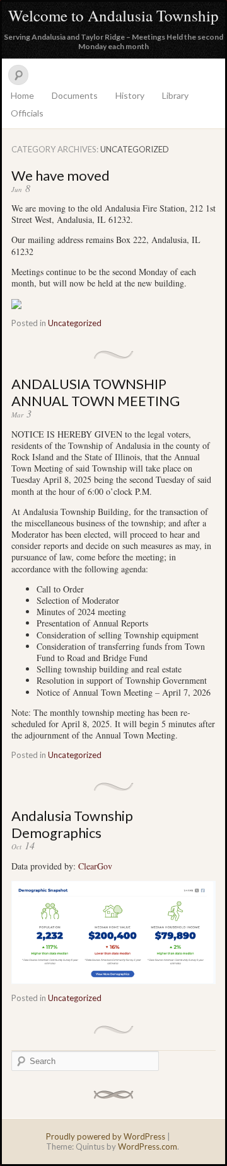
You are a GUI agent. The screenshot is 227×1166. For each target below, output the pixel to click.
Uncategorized (75, 323)
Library (175, 95)
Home (22, 95)
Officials (27, 113)
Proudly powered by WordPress (105, 1136)
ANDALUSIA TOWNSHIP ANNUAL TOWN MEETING (95, 392)
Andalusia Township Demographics (72, 824)
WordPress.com (147, 1146)
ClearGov (95, 866)
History (129, 95)
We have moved (60, 175)
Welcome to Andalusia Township (113, 15)
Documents (75, 95)
